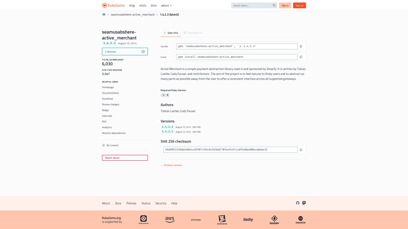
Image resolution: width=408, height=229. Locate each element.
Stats (142, 5)
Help (174, 203)
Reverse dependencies (114, 133)
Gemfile (164, 46)
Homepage (108, 87)
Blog (132, 5)
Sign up (299, 5)
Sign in (285, 5)
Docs (154, 5)
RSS (104, 121)
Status (146, 203)
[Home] (103, 14)
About (106, 203)
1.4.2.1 (167, 131)
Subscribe (107, 116)
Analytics (107, 127)
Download (107, 99)
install (163, 57)
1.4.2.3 (167, 126)
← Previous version (171, 165)
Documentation (110, 93)
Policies (131, 203)
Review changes (110, 104)
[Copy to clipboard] (301, 46)
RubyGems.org (111, 217)
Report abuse (112, 158)
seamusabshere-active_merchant (133, 14)
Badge (105, 110)
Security (161, 203)
